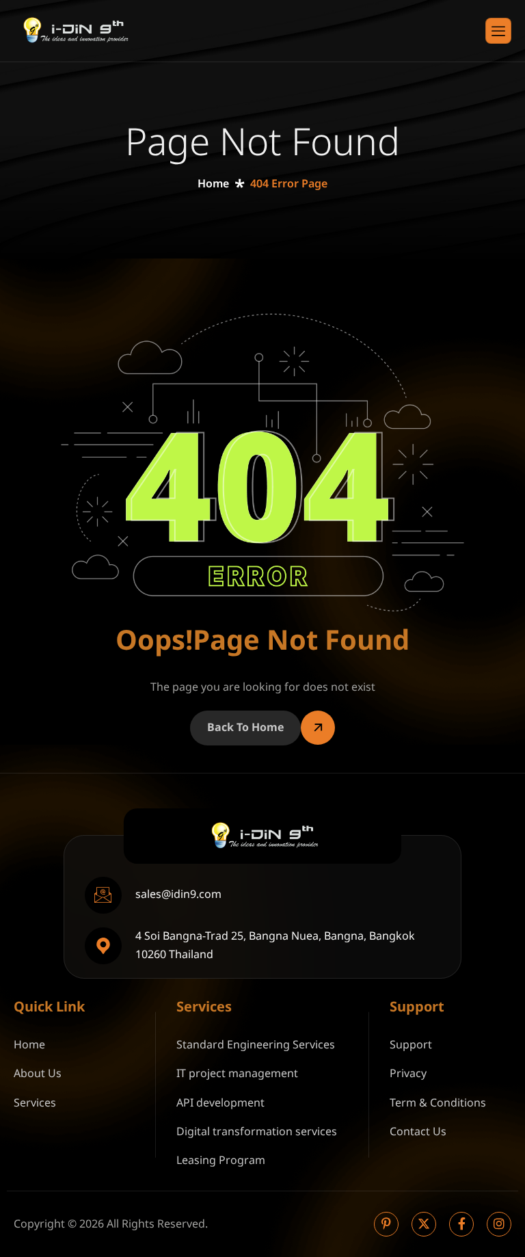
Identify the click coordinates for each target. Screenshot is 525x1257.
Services (35, 1103)
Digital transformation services (256, 1132)
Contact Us (418, 1132)
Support (411, 1045)
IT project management (237, 1074)
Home (29, 1045)
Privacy (408, 1074)
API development (220, 1103)
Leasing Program (220, 1160)
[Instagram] (499, 1224)
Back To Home (245, 727)
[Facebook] (461, 1224)
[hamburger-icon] (498, 31)
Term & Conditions (438, 1103)
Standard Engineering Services (255, 1045)
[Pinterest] (386, 1224)
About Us (38, 1074)
